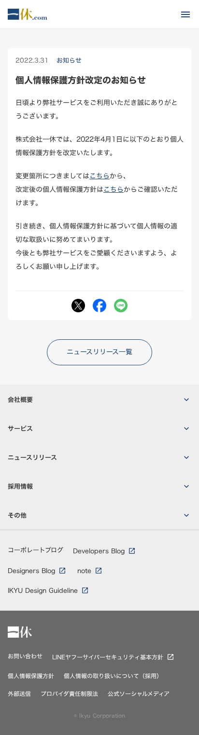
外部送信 (19, 694)
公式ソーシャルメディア (139, 694)
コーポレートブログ (35, 550)
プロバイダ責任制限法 (69, 694)
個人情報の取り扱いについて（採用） (113, 676)
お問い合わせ (25, 656)
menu (185, 14)
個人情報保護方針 (31, 676)
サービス (20, 429)
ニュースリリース (32, 457)
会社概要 (20, 400)
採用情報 (20, 486)
